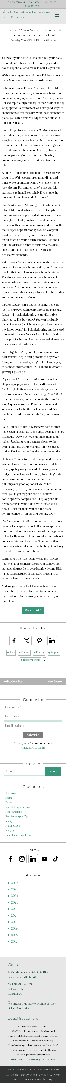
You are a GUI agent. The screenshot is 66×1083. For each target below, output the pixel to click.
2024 (14, 896)
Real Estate (11, 793)
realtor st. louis (12, 825)
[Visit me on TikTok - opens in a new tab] (39, 6)
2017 (14, 942)
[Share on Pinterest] (39, 640)
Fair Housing (49, 1059)
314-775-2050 (16, 989)
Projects (54, 652)
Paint (12, 652)
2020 (14, 922)
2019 (14, 929)
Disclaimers (29, 1079)
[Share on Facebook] (14, 640)
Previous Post (15, 681)
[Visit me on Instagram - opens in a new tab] (29, 6)
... (44, 660)
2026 (14, 883)
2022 (14, 909)
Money (8, 821)
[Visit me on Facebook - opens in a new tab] (26, 6)
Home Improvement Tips (18, 835)
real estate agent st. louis (17, 807)
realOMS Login (45, 1079)
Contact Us (34, 2)
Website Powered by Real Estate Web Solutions (33, 1069)
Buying (8, 802)
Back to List (32, 610)
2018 (14, 935)
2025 (14, 890)
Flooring (40, 652)
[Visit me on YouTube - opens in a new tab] (36, 6)
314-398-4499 (18, 2)
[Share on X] (27, 640)
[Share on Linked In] (52, 640)
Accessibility (34, 1059)
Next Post (53, 681)
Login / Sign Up (50, 2)
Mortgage (10, 830)
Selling (8, 798)
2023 (14, 903)
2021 (14, 916)
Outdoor (25, 652)
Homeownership (31, 660)
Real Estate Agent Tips (17, 816)
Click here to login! (33, 748)
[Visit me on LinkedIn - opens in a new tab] (32, 6)
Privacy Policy (17, 1059)
